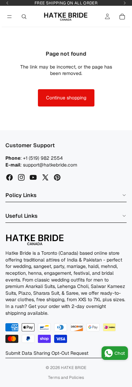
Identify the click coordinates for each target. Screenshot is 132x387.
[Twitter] (45, 178)
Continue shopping (66, 98)
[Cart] (122, 16)
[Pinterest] (57, 178)
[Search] (24, 16)
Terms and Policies (66, 377)
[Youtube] (33, 178)
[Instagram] (21, 178)
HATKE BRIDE (73, 367)
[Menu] (9, 16)
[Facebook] (9, 178)
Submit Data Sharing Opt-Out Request (46, 353)
